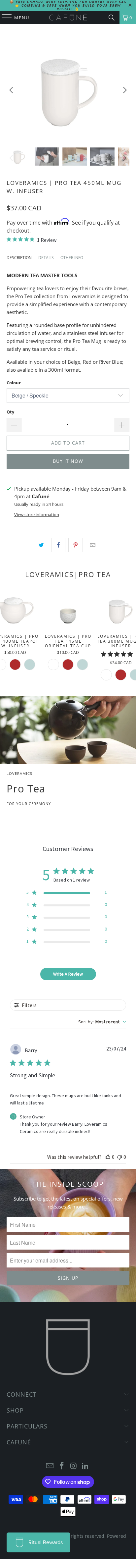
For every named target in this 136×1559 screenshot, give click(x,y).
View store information (36, 514)
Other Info (71, 257)
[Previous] (11, 90)
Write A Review (68, 974)
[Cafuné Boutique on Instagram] (74, 1466)
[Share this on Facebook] (58, 545)
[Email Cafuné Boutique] (50, 1466)
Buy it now (68, 461)
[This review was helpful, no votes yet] (108, 1157)
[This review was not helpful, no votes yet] (119, 1157)
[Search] (111, 17)
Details (46, 257)
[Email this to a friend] (93, 545)
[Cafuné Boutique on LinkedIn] (85, 1466)
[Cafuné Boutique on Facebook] (62, 1466)
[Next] (124, 90)
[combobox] (102, 1022)
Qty (10, 412)
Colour (14, 383)
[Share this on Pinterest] (75, 545)
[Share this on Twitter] (41, 545)
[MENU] (3, 17)
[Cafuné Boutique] (68, 17)
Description (19, 257)
